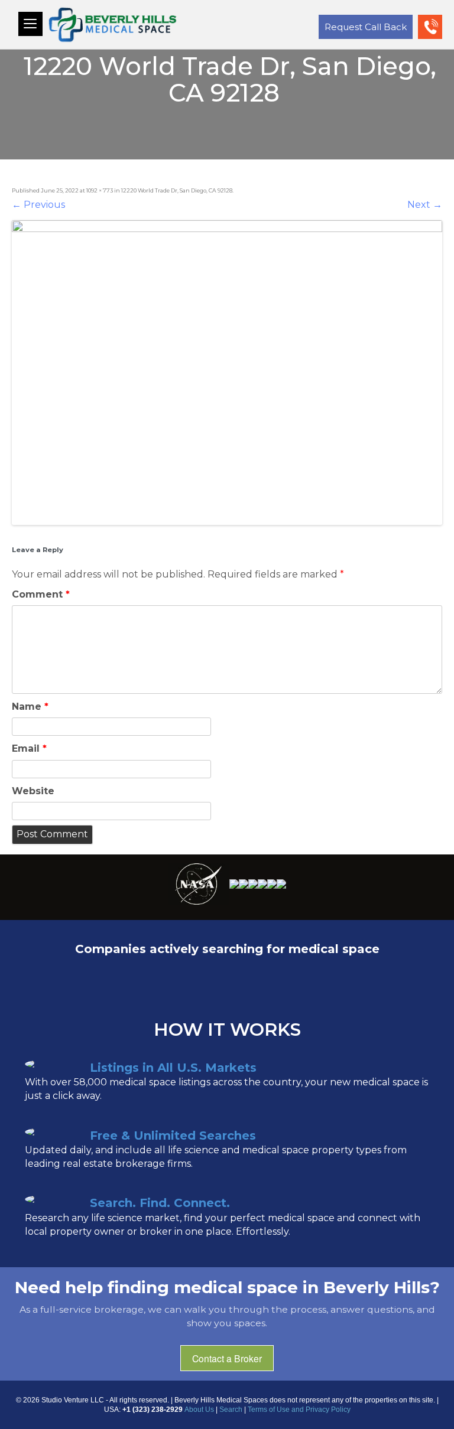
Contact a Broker (227, 1358)
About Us (199, 1409)
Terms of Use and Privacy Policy (299, 1409)
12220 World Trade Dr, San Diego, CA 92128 (176, 190)
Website (33, 791)
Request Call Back (366, 26)
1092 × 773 (99, 190)
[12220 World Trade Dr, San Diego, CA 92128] (227, 372)
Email (29, 748)
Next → (424, 204)
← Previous (38, 204)
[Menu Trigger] (30, 24)
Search (230, 1409)
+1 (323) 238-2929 (433, 36)
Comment (41, 594)
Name (30, 706)
